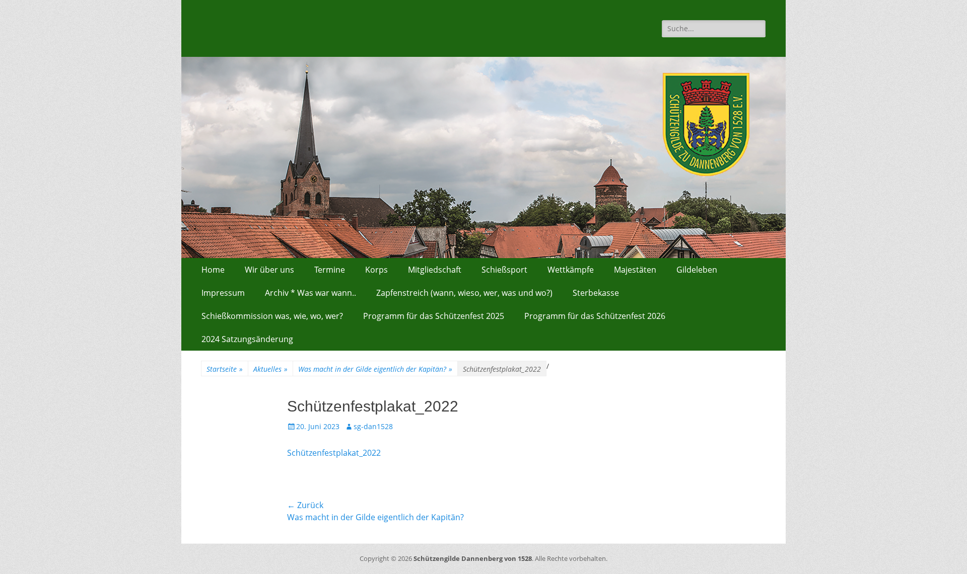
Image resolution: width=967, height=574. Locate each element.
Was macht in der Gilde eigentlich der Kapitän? (375, 369)
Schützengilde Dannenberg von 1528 (472, 558)
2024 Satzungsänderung (247, 339)
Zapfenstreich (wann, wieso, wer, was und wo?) (464, 292)
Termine (329, 269)
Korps (376, 269)
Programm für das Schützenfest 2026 (594, 315)
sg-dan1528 (373, 426)
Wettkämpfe (570, 269)
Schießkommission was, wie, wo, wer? (272, 315)
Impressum (223, 292)
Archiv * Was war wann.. (310, 292)
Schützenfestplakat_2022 (334, 452)
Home (213, 269)
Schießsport (504, 269)
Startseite (224, 369)
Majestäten (635, 269)
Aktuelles (270, 369)
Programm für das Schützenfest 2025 (433, 315)
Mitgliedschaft (434, 269)
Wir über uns (269, 269)
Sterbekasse (596, 292)
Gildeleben (696, 269)
